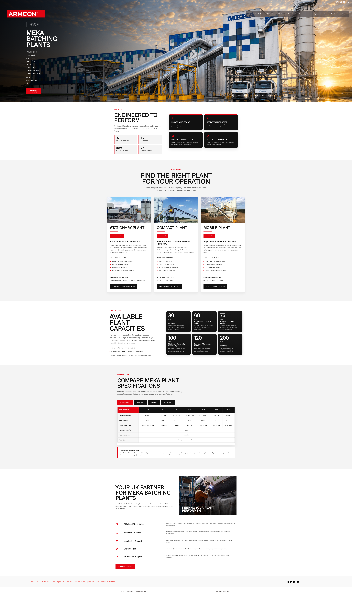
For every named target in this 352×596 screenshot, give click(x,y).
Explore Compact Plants (169, 286)
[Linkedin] (294, 582)
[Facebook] (337, 2)
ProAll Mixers (259, 14)
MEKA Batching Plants (275, 14)
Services (302, 14)
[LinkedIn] (344, 2)
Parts (326, 14)
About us (334, 14)
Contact (344, 14)
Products (291, 14)
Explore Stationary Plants (123, 286)
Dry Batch (168, 402)
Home (250, 14)
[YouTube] (347, 2)
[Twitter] (341, 2)
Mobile (154, 402)
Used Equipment (315, 14)
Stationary (125, 402)
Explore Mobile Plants (215, 286)
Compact (140, 402)
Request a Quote (33, 91)
